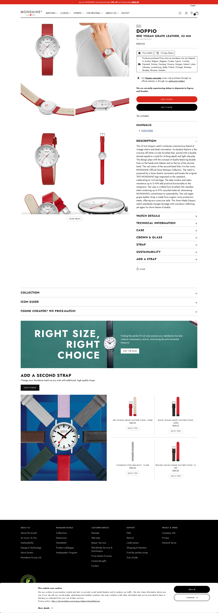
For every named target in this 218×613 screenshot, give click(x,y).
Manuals (95, 533)
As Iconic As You (29, 538)
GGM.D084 (147, 130)
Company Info (168, 533)
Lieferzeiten (133, 542)
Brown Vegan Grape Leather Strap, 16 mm (176, 466)
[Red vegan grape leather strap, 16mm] (132, 406)
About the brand (29, 533)
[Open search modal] (180, 13)
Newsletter (61, 542)
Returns (130, 538)
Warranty (95, 538)
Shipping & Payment (136, 547)
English (193, 5)
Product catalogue (65, 547)
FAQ (129, 533)
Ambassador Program (66, 552)
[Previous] (72, 2)
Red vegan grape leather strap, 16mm (133, 420)
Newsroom (61, 538)
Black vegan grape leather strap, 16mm (176, 421)
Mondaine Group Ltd (31, 557)
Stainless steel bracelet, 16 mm (132, 465)
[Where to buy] (190, 13)
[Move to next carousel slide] (195, 498)
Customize (190, 597)
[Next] (146, 2)
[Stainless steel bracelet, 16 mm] (132, 451)
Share (142, 269)
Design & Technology (31, 547)
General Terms (169, 542)
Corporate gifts (98, 561)
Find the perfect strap (137, 552)
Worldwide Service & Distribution (101, 549)
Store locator (27, 552)
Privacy (165, 538)
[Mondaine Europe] (31, 13)
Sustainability (27, 542)
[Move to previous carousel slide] (189, 498)
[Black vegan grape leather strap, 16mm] (176, 406)
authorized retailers (177, 81)
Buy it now (166, 107)
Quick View (133, 428)
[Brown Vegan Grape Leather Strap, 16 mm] (176, 451)
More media (74, 219)
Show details (43, 608)
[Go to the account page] (185, 13)
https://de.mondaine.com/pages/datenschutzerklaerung (76, 601)
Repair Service (98, 542)
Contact (95, 566)
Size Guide (132, 557)
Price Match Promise (101, 556)
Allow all (191, 589)
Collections (61, 533)
